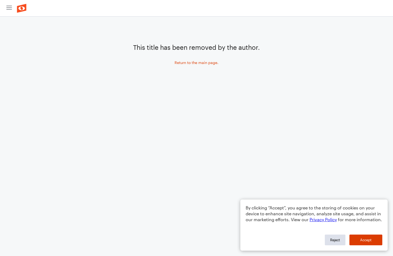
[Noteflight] (21, 8)
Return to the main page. (196, 62)
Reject (335, 240)
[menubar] (196, 8)
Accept (366, 240)
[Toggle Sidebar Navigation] (9, 8)
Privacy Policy (323, 219)
